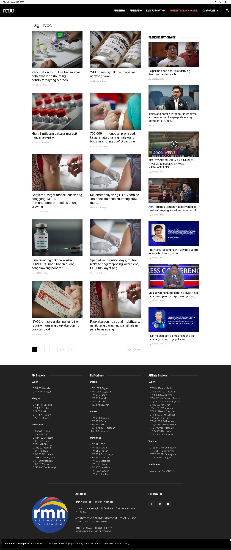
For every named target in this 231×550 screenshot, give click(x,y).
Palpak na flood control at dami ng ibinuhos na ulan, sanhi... (169, 72)
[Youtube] (225, 2)
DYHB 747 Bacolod (42, 404)
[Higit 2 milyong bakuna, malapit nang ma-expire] (57, 111)
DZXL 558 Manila (41, 388)
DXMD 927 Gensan (42, 447)
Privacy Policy (122, 543)
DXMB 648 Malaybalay (44, 457)
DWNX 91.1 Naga (99, 401)
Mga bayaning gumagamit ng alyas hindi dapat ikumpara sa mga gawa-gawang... (173, 294)
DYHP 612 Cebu (41, 408)
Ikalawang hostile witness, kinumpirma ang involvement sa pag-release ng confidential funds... (172, 117)
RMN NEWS (119, 10)
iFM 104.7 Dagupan (101, 391)
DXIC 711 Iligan (40, 450)
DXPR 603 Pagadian (43, 460)
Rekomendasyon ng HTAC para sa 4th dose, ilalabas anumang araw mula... (114, 199)
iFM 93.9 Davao (99, 447)
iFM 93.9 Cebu (98, 421)
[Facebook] (215, 2)
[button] (227, 10)
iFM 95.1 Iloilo (98, 424)
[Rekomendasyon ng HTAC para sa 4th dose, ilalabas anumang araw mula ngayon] (115, 172)
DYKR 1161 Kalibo (42, 414)
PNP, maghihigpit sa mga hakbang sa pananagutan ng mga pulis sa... (171, 337)
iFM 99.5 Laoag (99, 394)
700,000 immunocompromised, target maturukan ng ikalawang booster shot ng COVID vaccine (113, 137)
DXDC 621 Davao (41, 441)
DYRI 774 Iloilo (40, 411)
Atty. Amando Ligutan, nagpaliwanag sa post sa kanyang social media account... (173, 208)
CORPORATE (209, 10)
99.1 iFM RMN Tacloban (103, 427)
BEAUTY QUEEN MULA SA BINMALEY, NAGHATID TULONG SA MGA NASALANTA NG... (171, 164)
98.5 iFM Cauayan (100, 404)
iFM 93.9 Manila (99, 398)
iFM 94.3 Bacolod (100, 417)
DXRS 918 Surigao (42, 464)
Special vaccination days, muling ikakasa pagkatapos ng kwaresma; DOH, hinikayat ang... (114, 264)
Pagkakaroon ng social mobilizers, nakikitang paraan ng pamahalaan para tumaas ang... (115, 325)
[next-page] (71, 349)
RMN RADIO (136, 10)
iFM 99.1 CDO (98, 444)
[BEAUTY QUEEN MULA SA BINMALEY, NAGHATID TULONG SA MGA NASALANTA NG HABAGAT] (173, 144)
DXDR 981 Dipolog (42, 444)
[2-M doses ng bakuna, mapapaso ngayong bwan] (115, 49)
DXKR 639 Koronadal (43, 454)
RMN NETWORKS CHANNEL (184, 10)
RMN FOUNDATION (155, 10)
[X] (220, 2)
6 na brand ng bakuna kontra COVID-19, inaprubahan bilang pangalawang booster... (53, 264)
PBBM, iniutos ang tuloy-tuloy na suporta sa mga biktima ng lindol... (173, 251)
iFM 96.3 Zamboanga (102, 454)
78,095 (62, 349)
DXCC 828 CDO (40, 434)
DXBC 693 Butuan (42, 431)
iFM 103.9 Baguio (100, 388)
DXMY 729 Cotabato (43, 437)
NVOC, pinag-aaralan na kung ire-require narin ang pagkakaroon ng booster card (55, 325)
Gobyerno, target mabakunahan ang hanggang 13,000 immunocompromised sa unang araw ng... (57, 201)
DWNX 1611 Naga (42, 391)
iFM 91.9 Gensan (99, 450)
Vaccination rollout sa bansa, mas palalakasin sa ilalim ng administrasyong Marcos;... (56, 76)
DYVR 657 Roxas (41, 417)
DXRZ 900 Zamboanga (44, 467)
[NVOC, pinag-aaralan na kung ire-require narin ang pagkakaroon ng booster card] (57, 299)
